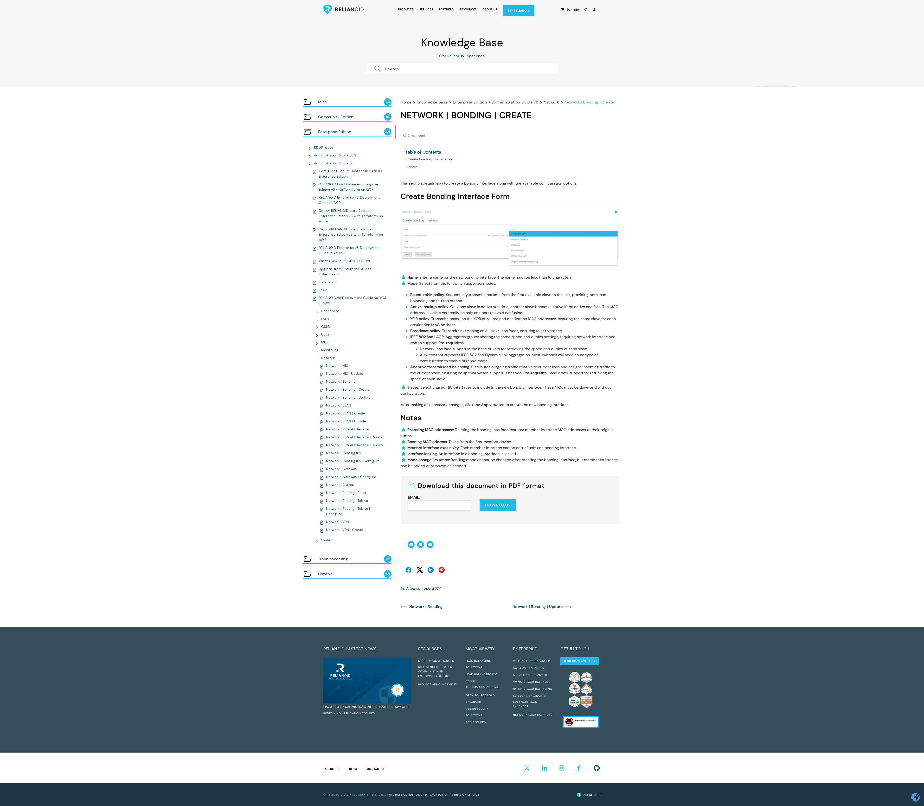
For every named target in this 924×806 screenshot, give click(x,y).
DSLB (325, 334)
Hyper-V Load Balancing (532, 688)
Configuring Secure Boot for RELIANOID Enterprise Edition (350, 173)
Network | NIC (337, 365)
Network (328, 358)
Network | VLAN (338, 405)
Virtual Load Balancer (531, 661)
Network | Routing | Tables (347, 500)
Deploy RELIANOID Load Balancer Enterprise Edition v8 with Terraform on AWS (351, 234)
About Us (332, 769)
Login (323, 290)
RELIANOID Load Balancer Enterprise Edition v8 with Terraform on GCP (348, 187)
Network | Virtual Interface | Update (355, 445)
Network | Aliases (340, 485)
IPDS (324, 342)
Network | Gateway (341, 469)
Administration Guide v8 (334, 163)
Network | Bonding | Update (348, 397)
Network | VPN (337, 522)
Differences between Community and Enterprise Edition (435, 671)
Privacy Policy (437, 794)
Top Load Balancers (482, 687)
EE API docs (323, 147)
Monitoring (329, 350)
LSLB (325, 319)
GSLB (325, 326)
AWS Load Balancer (528, 668)
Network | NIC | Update (344, 373)
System (327, 540)
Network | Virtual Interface (347, 429)
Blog (353, 769)
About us (490, 9)
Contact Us (376, 769)
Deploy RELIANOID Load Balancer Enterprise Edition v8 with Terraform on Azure (351, 216)
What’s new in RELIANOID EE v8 (344, 261)
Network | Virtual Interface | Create (354, 437)
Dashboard (330, 311)
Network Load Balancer (532, 714)
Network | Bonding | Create (348, 389)
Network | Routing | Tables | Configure (348, 511)
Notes (412, 167)
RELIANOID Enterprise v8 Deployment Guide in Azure (349, 250)
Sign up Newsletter (580, 661)
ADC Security (476, 722)
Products (405, 9)
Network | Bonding (341, 381)
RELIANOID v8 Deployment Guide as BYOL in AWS (353, 300)
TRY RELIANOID (519, 10)
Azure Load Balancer (530, 675)
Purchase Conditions (404, 794)
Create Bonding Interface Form (432, 159)
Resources (468, 9)
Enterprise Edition (470, 102)
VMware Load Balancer (532, 681)
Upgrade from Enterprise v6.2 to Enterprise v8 (345, 271)
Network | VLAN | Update (346, 421)
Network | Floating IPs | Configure (353, 461)
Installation (327, 282)
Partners (446, 9)
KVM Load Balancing (529, 695)
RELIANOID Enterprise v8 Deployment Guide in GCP (349, 200)
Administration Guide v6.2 (335, 155)
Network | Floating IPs (343, 453)
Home (406, 102)
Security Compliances (436, 661)
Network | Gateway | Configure (351, 477)
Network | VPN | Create (344, 530)
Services (426, 9)
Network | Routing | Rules (346, 492)
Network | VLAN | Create (345, 413)
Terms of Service (465, 794)
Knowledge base (432, 102)
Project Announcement (437, 684)
